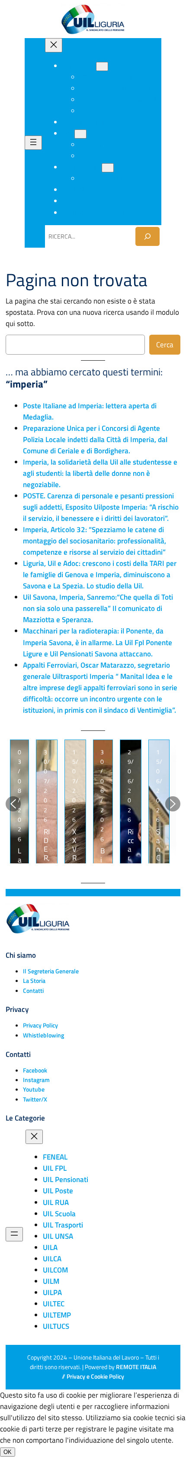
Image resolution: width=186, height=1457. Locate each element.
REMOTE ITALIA (136, 1367)
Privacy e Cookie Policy (95, 1376)
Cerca (164, 344)
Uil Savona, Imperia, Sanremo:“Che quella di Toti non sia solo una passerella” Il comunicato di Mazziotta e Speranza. (98, 608)
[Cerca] (147, 236)
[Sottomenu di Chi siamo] (102, 66)
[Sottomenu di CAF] (80, 134)
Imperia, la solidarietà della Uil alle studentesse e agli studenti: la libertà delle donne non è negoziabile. (100, 473)
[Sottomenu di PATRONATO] (108, 167)
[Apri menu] (33, 143)
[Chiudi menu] (53, 45)
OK (7, 1452)
